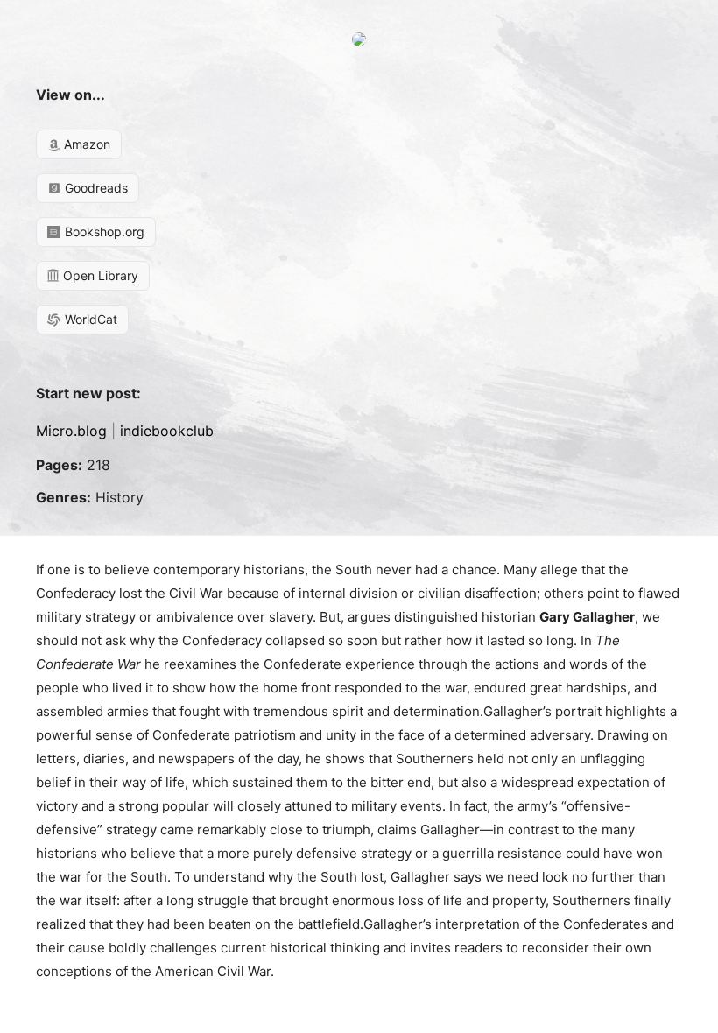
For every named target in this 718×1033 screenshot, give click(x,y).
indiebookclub (167, 430)
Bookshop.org (102, 231)
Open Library (99, 275)
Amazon (85, 144)
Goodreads (94, 187)
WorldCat (89, 319)
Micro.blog (71, 430)
